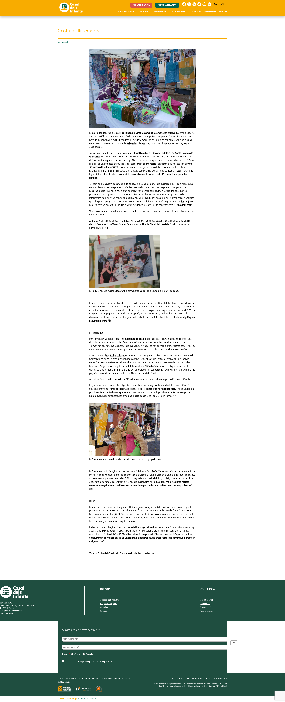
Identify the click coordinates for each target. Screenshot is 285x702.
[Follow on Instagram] (194, 4)
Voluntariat (205, 604)
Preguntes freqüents (108, 604)
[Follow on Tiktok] (199, 4)
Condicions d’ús (194, 679)
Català (77, 654)
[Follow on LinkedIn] (209, 4)
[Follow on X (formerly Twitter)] (189, 4)
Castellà (89, 654)
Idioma (66, 654)
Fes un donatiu (206, 600)
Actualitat (196, 12)
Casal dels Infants (126, 12)
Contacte (223, 12)
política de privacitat (104, 661)
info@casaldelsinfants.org (11, 611)
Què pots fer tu (179, 12)
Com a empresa (206, 611)
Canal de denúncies (216, 679)
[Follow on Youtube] (204, 4)
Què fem (144, 12)
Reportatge (72, 699)
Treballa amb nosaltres (109, 600)
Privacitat (177, 679)
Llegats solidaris (207, 607)
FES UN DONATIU (141, 5)
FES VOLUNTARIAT (167, 5)
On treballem (160, 12)
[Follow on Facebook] (184, 4)
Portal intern (210, 12)
